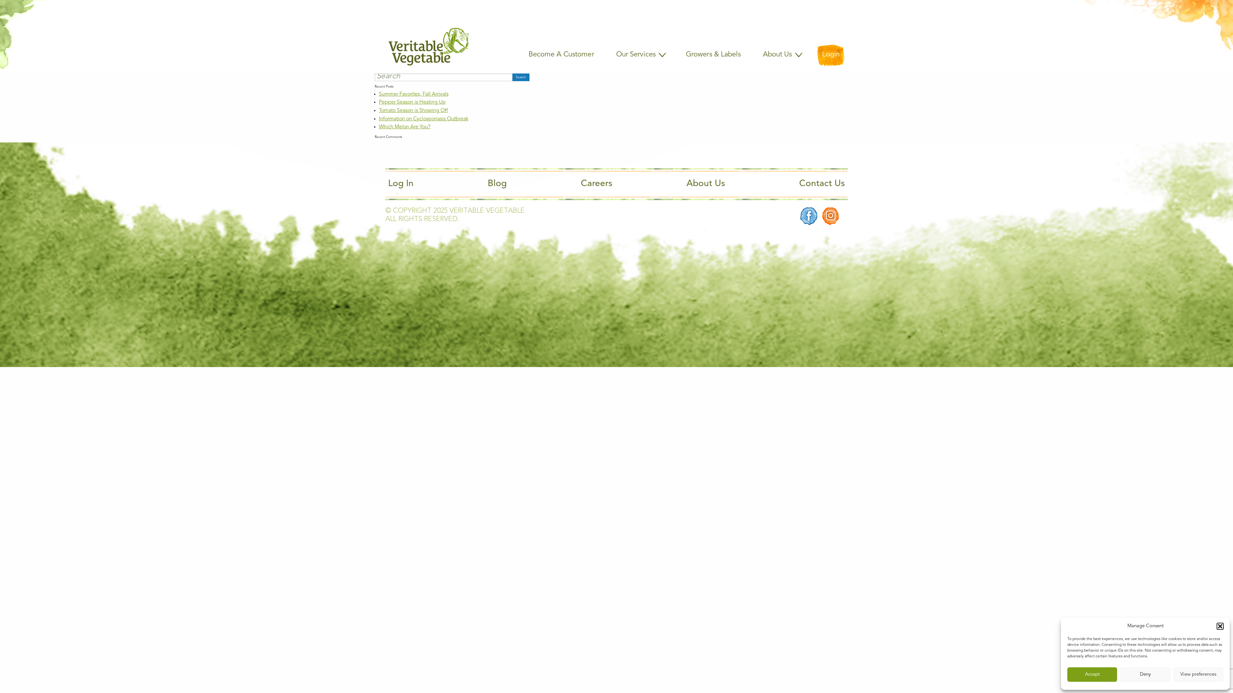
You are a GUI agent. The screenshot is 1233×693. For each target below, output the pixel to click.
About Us (705, 183)
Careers (596, 183)
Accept (1092, 674)
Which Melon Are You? (405, 127)
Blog (497, 183)
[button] (1220, 626)
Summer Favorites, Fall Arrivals (414, 94)
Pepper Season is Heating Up (412, 102)
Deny (1145, 674)
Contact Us (822, 183)
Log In (401, 183)
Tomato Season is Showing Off (413, 110)
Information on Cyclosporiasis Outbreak (423, 119)
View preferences (1198, 674)
